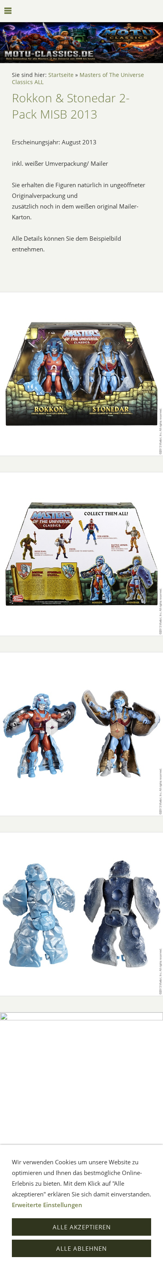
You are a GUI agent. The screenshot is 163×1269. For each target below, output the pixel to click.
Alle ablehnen (81, 1248)
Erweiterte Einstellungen (47, 1205)
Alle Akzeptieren (82, 1227)
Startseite (61, 75)
